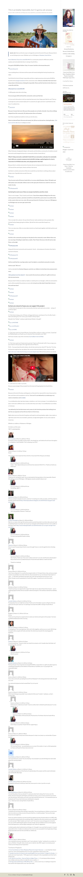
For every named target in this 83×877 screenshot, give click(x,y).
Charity (10, 545)
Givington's (69, 56)
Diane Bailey (11, 757)
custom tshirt (71, 169)
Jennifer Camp (12, 781)
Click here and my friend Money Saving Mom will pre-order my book (30, 332)
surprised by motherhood (41, 12)
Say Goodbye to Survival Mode (36, 336)
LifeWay (73, 53)
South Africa (33, 12)
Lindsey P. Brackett (13, 520)
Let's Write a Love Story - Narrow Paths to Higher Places (23, 858)
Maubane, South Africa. (45, 55)
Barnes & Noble (67, 51)
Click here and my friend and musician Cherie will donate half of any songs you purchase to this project (32, 343)
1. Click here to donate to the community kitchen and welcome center (29, 308)
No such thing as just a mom (24, 12)
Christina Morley (12, 792)
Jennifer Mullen (12, 601)
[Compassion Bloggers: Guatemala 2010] (69, 152)
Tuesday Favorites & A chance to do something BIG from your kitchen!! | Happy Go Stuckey (32, 853)
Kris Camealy (11, 439)
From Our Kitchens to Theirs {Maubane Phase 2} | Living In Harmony (26, 850)
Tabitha (10, 839)
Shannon (10, 497)
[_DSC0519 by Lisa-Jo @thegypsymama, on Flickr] (11, 107)
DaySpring (71, 49)
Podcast (66, 2)
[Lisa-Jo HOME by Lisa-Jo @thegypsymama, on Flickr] (12, 329)
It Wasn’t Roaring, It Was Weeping (49, 2)
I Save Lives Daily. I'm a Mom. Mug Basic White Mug (69, 74)
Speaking (72, 2)
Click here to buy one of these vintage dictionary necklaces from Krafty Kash (32, 315)
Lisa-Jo (38, 2)
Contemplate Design (27, 875)
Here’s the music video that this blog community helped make (23, 351)
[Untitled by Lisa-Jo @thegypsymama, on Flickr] (11, 209)
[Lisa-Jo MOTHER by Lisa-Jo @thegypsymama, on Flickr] (13, 322)
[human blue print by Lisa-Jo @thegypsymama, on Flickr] (13, 69)
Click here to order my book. (18, 383)
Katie (9, 475)
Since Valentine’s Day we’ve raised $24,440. (19, 59)
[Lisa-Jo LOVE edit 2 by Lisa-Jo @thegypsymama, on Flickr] (13, 326)
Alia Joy (10, 627)
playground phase (20, 80)
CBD (69, 53)
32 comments (49, 12)
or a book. (23, 397)
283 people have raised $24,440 (16, 88)
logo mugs (68, 77)
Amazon (66, 49)
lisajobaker (70, 76)
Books (61, 2)
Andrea (10, 641)
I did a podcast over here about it (16, 275)
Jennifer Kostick (12, 663)
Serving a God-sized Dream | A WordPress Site (21, 861)
